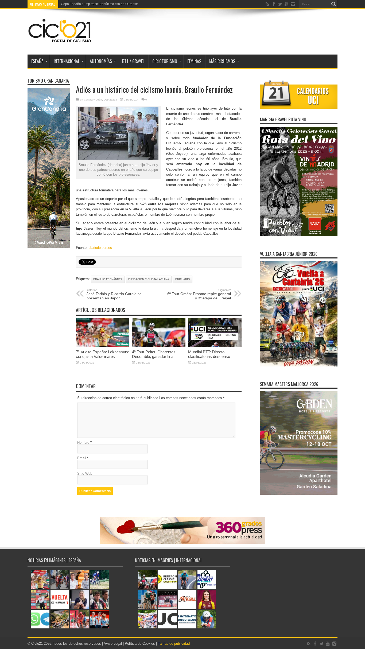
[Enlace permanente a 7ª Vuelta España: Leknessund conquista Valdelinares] (102, 346)
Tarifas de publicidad (174, 644)
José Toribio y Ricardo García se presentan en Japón (114, 294)
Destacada (110, 99)
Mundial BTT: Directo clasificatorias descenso (209, 354)
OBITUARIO (182, 279)
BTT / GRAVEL (133, 61)
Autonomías (101, 61)
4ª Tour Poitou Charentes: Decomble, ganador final (154, 354)
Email (81, 458)
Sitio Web (84, 474)
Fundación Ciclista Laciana (148, 279)
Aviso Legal (113, 644)
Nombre (83, 443)
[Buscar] (333, 4)
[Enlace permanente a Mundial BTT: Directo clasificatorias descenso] (215, 346)
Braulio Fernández (107, 279)
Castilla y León (93, 99)
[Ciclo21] (60, 41)
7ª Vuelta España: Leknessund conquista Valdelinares (102, 354)
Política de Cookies (140, 644)
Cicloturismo (164, 61)
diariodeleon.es (100, 248)
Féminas (194, 61)
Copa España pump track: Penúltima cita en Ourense (99, 4)
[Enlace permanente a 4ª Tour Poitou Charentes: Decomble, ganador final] (158, 346)
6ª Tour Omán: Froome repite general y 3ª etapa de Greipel (199, 294)
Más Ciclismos (222, 61)
